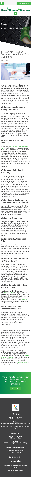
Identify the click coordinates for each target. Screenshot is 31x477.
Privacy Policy (15, 467)
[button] (15, 13)
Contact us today (22, 362)
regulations (25, 299)
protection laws (9, 293)
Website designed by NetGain (15, 470)
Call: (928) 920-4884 (15, 457)
